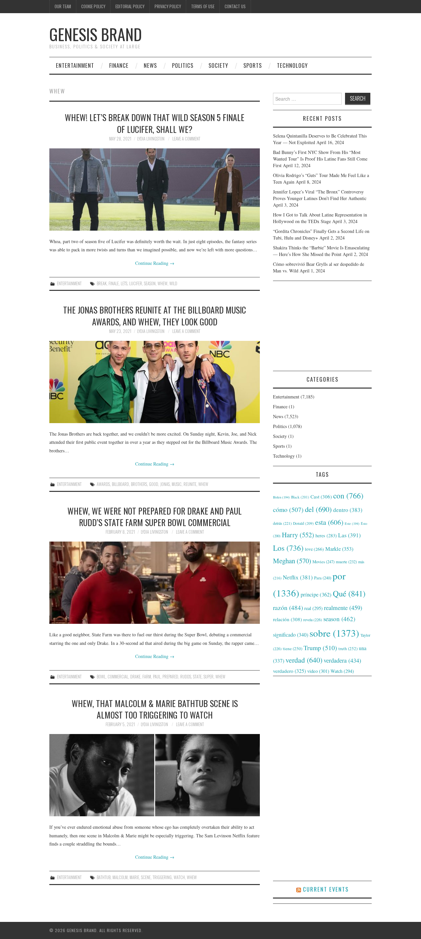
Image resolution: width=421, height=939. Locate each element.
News (150, 65)
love (314, 549)
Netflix (298, 577)
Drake (135, 676)
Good (153, 484)
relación (287, 619)
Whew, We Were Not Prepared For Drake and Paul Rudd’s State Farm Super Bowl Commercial (154, 516)
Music (177, 484)
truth (348, 648)
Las (349, 535)
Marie (134, 877)
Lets (124, 283)
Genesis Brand (95, 34)
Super (208, 676)
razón (288, 607)
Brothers (139, 484)
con (348, 495)
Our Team (63, 6)
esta (329, 522)
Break (102, 283)
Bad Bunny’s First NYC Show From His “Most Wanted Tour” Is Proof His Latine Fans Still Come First (320, 158)
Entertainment (75, 65)
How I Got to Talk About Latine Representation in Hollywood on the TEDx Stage (320, 218)
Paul (157, 676)
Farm (146, 676)
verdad (303, 660)
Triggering (162, 877)
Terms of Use (202, 6)
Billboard (120, 484)
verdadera (342, 660)
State (197, 676)
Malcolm (120, 877)
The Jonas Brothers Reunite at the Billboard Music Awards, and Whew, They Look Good (154, 315)
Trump (320, 647)
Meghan (292, 560)
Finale (114, 283)
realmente (343, 607)
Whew (162, 283)
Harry (298, 534)
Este (352, 523)
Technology (292, 65)
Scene (146, 877)
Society (218, 65)
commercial (118, 676)
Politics (182, 65)
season (150, 283)
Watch (179, 877)
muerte (346, 561)
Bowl (101, 676)
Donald (303, 523)
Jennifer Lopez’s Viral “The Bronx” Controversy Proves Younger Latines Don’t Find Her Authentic (319, 195)
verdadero (289, 671)
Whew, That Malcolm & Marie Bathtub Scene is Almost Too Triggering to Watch (155, 709)
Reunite (190, 484)
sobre (334, 632)
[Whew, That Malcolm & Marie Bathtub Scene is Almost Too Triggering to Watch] (154, 775)
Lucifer (135, 283)
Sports (252, 65)
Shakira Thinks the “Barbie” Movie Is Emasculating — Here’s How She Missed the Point (321, 250)
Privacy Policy (168, 6)
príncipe (316, 594)
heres (326, 535)
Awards (103, 484)
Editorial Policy (129, 6)
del (318, 509)
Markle (339, 548)
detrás (282, 523)
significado (290, 634)
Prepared (170, 676)
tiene (292, 648)
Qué (349, 593)
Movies (323, 562)
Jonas (165, 484)
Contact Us (235, 6)
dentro (347, 510)
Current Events (326, 889)
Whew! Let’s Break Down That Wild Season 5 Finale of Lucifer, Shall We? (154, 123)
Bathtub (104, 877)
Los (288, 548)
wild (173, 283)
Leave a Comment (186, 139)
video (318, 671)
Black (300, 497)
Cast (321, 496)
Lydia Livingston (150, 139)
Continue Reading (154, 263)
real (313, 608)
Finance (119, 65)
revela (312, 619)
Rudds (185, 676)
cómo (288, 509)
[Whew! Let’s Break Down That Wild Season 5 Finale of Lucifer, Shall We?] (154, 189)
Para (322, 578)
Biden (281, 497)
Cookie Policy (93, 6)
